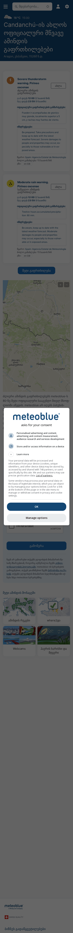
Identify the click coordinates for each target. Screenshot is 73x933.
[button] (36, 454)
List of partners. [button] (44, 475)
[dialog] (36, 466)
